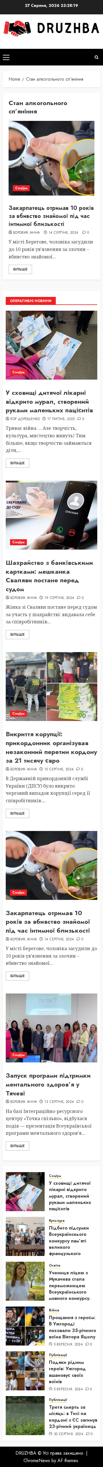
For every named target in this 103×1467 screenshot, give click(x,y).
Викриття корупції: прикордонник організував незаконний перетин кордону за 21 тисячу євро (51, 747)
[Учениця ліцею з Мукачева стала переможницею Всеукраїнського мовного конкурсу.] (25, 1281)
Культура (57, 1220)
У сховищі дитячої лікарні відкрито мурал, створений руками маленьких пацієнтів (49, 401)
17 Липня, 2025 (61, 419)
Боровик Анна (26, 233)
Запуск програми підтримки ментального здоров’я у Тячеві (48, 1084)
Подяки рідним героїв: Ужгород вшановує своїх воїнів (67, 1372)
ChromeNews (36, 1460)
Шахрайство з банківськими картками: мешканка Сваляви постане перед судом (49, 576)
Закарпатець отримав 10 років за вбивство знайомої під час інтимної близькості (51, 216)
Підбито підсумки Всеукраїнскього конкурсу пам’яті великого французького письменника (69, 1244)
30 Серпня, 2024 (68, 1434)
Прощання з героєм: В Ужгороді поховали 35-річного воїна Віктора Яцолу (72, 1327)
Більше (20, 269)
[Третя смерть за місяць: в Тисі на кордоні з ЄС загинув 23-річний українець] (25, 1415)
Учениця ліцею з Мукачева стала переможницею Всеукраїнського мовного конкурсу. (70, 1285)
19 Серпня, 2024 (59, 598)
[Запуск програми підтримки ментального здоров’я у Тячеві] (51, 1028)
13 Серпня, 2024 (59, 1102)
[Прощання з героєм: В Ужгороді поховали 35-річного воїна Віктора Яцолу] (25, 1326)
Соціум (21, 188)
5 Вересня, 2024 (68, 1344)
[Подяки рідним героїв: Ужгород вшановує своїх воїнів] (25, 1370)
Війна (54, 1310)
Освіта (54, 1265)
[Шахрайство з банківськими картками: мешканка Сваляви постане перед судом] (51, 515)
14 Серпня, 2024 (63, 233)
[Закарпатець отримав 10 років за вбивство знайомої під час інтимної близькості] (51, 158)
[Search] (96, 57)
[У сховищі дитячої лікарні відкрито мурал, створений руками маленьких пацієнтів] (51, 345)
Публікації (58, 1355)
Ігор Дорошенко (25, 419)
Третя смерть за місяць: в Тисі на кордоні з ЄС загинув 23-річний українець (73, 1417)
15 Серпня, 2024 (59, 769)
